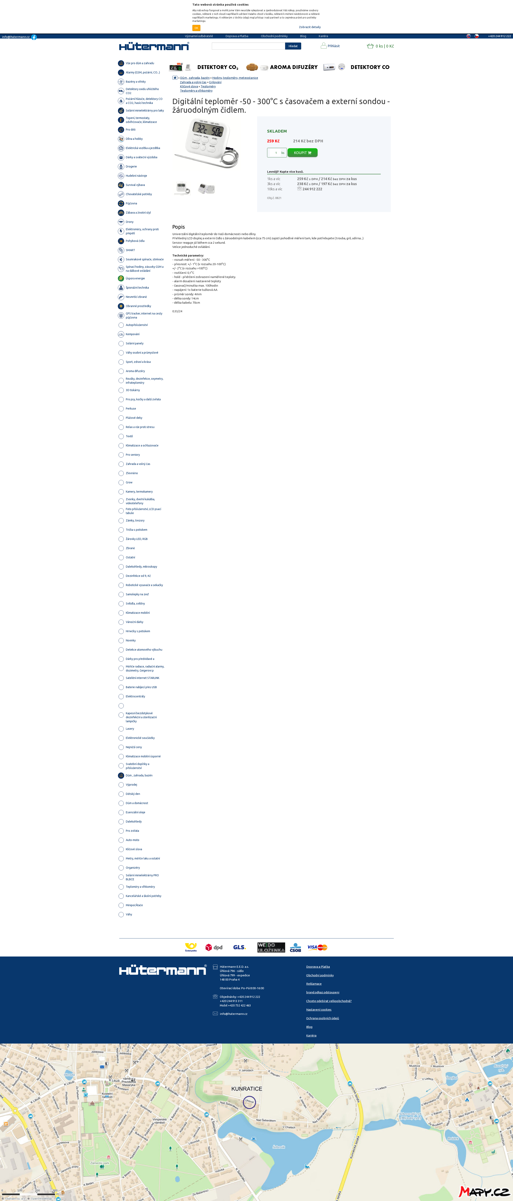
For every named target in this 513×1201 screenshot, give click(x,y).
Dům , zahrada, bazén (195, 77)
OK (196, 27)
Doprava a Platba (237, 36)
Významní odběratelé (199, 36)
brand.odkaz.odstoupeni (322, 992)
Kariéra (323, 36)
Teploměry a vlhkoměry (196, 90)
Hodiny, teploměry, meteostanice (235, 77)
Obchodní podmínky (274, 36)
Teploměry (208, 86)
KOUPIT (301, 153)
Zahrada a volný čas (193, 82)
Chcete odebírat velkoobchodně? (329, 1001)
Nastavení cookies (318, 1009)
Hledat (293, 46)
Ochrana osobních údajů (322, 1018)
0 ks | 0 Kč (385, 46)
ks (282, 152)
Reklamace (314, 983)
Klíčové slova (189, 86)
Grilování (215, 82)
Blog (303, 36)
